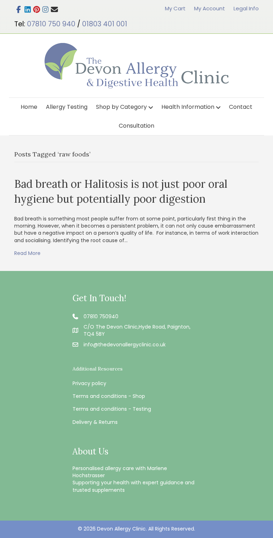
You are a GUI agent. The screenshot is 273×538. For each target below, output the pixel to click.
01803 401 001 (104, 24)
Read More (27, 253)
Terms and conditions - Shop (109, 396)
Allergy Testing (66, 107)
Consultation (136, 126)
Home (29, 107)
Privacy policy (89, 383)
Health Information (187, 107)
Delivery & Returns (95, 422)
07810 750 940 (51, 24)
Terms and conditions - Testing (112, 408)
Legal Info (246, 8)
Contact (240, 107)
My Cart (175, 8)
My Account (209, 8)
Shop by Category (121, 107)
